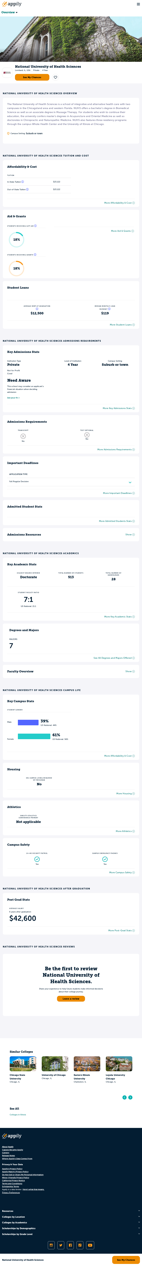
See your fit (12, 398)
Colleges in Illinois (18, 1115)
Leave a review (71, 998)
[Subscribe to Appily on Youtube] (90, 1245)
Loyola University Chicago (115, 1077)
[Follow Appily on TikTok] (80, 1245)
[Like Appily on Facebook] (70, 1245)
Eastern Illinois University (82, 1077)
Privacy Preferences (11, 1192)
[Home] (11, 4)
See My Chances (32, 77)
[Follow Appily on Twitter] (60, 1245)
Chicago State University (17, 1077)
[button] (55, 77)
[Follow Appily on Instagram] (51, 1245)
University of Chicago (54, 1075)
